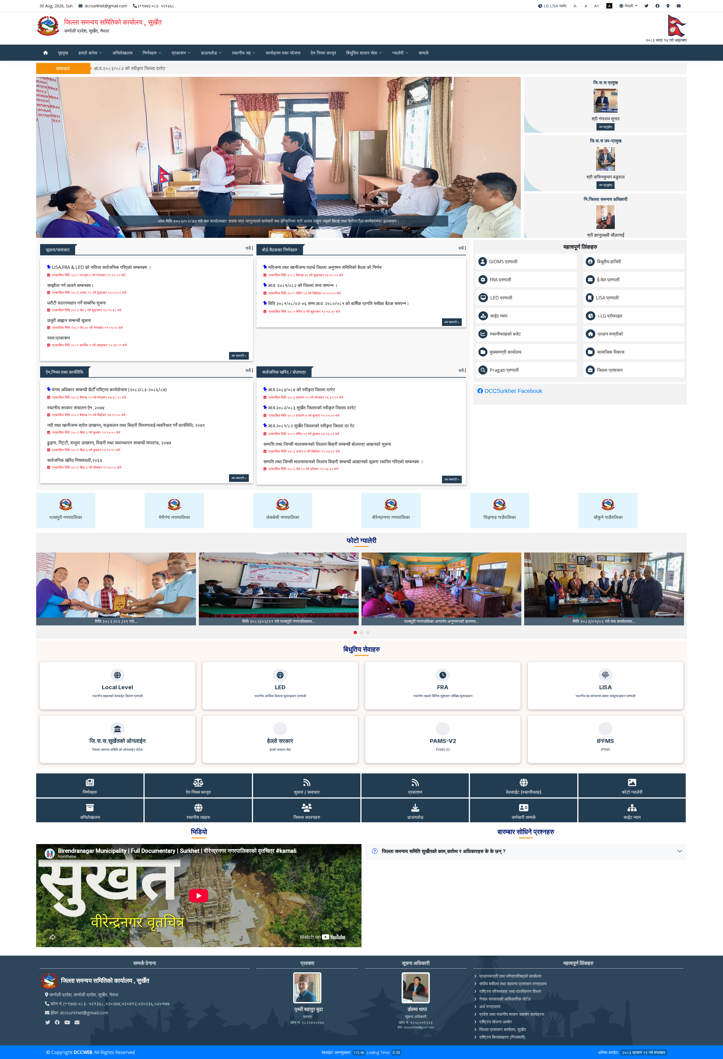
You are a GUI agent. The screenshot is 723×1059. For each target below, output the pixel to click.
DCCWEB (83, 1052)
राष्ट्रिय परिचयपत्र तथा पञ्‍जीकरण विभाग (510, 991)
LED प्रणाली (501, 298)
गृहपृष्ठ (63, 53)
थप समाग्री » (239, 355)
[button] (355, 632)
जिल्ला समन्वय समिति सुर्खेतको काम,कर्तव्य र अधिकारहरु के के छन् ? (444, 851)
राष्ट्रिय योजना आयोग (495, 1022)
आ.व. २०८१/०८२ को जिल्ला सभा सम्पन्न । (303, 285)
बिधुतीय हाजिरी (609, 261)
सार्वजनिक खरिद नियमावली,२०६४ (74, 460)
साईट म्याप (499, 316)
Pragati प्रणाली (504, 370)
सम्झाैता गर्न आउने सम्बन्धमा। (70, 285)
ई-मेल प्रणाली (608, 280)
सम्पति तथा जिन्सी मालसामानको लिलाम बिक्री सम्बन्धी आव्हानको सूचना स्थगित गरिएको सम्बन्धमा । (343, 461)
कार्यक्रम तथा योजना (283, 53)
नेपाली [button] (628, 5)
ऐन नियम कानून (323, 53)
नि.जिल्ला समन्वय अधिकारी (606, 199)
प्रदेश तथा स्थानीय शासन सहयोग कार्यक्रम (511, 1014)
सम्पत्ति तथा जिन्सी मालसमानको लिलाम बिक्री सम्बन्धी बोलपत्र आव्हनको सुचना (327, 444)
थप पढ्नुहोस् (605, 127)
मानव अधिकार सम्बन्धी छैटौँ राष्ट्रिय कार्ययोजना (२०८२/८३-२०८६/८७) (109, 389)
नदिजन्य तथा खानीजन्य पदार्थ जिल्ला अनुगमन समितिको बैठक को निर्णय (325, 267)
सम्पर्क (424, 53)
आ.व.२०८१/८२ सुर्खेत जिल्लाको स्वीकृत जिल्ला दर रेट (311, 426)
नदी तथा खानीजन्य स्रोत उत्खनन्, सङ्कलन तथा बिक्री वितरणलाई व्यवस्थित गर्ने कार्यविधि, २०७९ (126, 425)
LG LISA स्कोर (555, 5)
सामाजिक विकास (610, 352)
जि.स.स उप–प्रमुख (605, 140)
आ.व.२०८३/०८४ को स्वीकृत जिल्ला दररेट (129, 68)
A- (576, 6)
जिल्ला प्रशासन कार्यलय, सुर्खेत (502, 1029)
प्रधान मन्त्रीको (610, 334)
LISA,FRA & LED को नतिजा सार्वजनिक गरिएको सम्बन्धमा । (101, 267)
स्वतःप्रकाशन (58, 338)
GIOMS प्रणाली (503, 261)
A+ (596, 6)
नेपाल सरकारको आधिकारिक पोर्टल (505, 999)
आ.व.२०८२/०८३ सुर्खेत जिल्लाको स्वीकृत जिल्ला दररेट (312, 408)
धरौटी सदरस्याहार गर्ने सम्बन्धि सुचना (76, 303)
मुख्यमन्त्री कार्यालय (505, 352)
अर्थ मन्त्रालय (489, 1006)
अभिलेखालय (122, 53)
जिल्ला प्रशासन (609, 370)
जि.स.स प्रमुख (605, 82)
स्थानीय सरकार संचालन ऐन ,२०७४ (75, 408)
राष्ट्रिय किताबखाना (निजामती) (502, 1037)
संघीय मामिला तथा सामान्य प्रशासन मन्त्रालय (512, 983)
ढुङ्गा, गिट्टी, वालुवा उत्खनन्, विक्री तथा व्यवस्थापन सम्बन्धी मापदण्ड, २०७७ (109, 443)
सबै (248, 248)
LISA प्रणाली (607, 298)
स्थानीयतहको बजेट (505, 334)
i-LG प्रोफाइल (610, 316)
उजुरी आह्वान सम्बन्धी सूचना (69, 320)
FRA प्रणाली (500, 280)
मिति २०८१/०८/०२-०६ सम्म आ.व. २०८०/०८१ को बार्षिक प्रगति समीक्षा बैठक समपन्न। (338, 303)
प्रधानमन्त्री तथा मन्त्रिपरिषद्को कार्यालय (510, 976)
